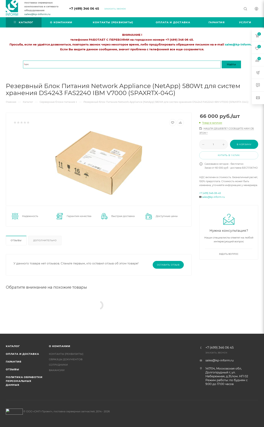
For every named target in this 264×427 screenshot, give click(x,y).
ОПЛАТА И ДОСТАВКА (22, 353)
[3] (21, 122)
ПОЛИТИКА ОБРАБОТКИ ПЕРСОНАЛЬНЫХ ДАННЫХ (24, 381)
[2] (18, 122)
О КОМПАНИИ (59, 346)
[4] (24, 122)
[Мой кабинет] (256, 9)
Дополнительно (45, 240)
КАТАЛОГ (13, 346)
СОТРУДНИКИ (58, 364)
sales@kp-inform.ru (213, 196)
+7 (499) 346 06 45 (84, 8)
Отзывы (16, 240)
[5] (28, 122)
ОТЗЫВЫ (12, 369)
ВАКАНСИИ (57, 370)
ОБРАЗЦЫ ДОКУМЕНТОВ (66, 359)
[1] (14, 122)
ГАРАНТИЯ (13, 361)
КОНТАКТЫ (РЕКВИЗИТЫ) (66, 353)
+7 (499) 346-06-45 (210, 193)
